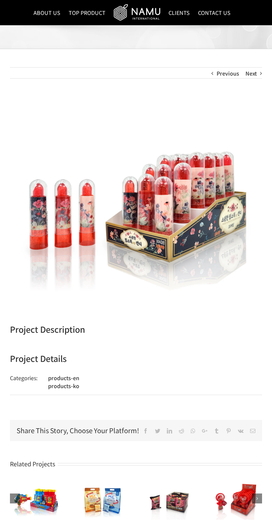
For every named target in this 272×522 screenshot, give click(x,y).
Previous (228, 73)
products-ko (63, 386)
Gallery (36, 499)
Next (251, 73)
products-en (63, 378)
